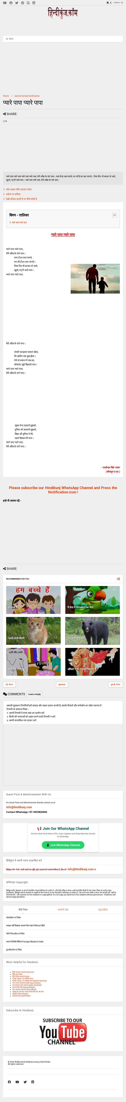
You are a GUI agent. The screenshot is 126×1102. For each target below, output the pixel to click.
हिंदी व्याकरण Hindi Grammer (23, 972)
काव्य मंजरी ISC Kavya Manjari (23, 987)
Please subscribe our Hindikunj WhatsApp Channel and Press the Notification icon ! (63, 490)
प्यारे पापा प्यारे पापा (19, 222)
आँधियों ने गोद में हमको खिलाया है (82, 669)
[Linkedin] (33, 3)
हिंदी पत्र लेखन (17, 974)
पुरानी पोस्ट (115, 684)
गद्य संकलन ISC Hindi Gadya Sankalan (27, 985)
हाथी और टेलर (14, 669)
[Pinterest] (22, 3)
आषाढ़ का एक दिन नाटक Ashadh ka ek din (28, 991)
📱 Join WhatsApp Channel (63, 845)
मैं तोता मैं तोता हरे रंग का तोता (80, 607)
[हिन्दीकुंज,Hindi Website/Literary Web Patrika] (63, 18)
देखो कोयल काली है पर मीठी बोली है (21, 199)
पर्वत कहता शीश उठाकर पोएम (19, 189)
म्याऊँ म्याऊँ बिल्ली (16, 638)
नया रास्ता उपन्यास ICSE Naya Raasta (26, 983)
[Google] (28, 3)
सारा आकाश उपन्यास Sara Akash (24, 989)
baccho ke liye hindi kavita (27, 96)
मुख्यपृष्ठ (62, 684)
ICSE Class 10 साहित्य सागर (22, 978)
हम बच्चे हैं (12, 607)
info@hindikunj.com (19, 807)
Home (6, 96)
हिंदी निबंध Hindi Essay (21, 976)
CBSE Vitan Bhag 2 (20, 994)
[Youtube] (5, 3)
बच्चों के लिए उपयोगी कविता (21, 996)
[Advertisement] (63, 27)
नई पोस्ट (9, 684)
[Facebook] (10, 3)
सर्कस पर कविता (13, 194)
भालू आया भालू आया (76, 638)
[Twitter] (16, 3)
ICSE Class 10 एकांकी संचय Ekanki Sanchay (29, 981)
